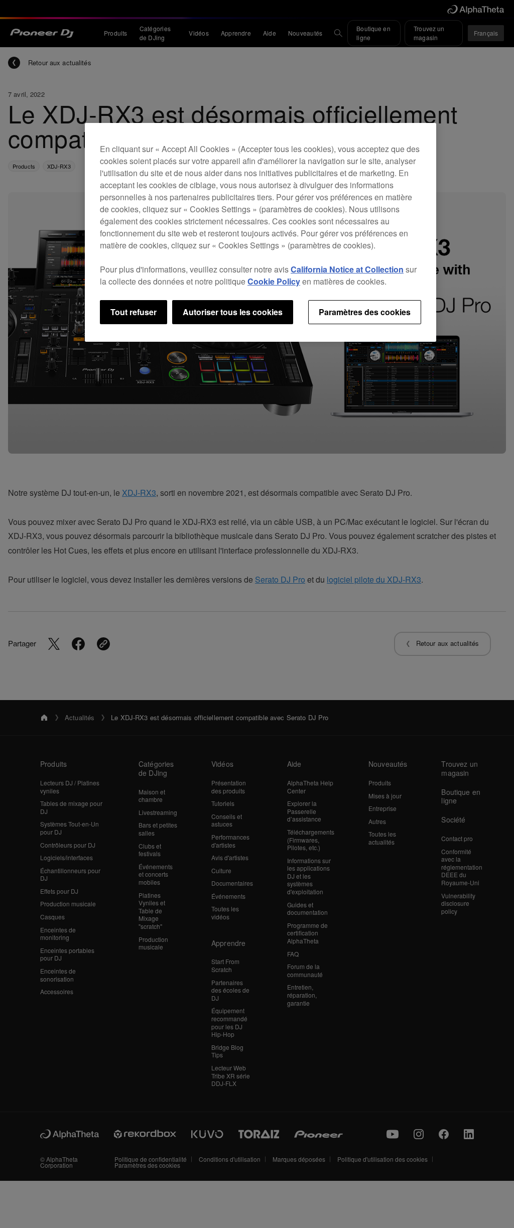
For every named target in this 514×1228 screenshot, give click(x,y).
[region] (260, 232)
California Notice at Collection (347, 269)
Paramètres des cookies (365, 312)
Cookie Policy (273, 281)
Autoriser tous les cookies (233, 312)
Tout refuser (133, 312)
